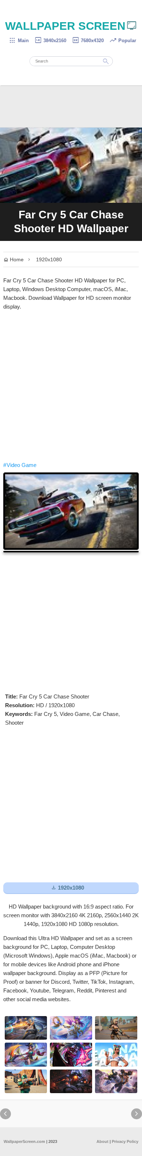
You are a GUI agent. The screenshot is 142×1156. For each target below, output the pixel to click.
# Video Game (19, 465)
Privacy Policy (125, 1141)
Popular (122, 40)
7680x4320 (88, 40)
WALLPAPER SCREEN (71, 26)
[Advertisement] (71, 386)
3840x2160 (50, 40)
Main (19, 40)
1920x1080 (49, 259)
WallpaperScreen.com (24, 1141)
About (102, 1141)
